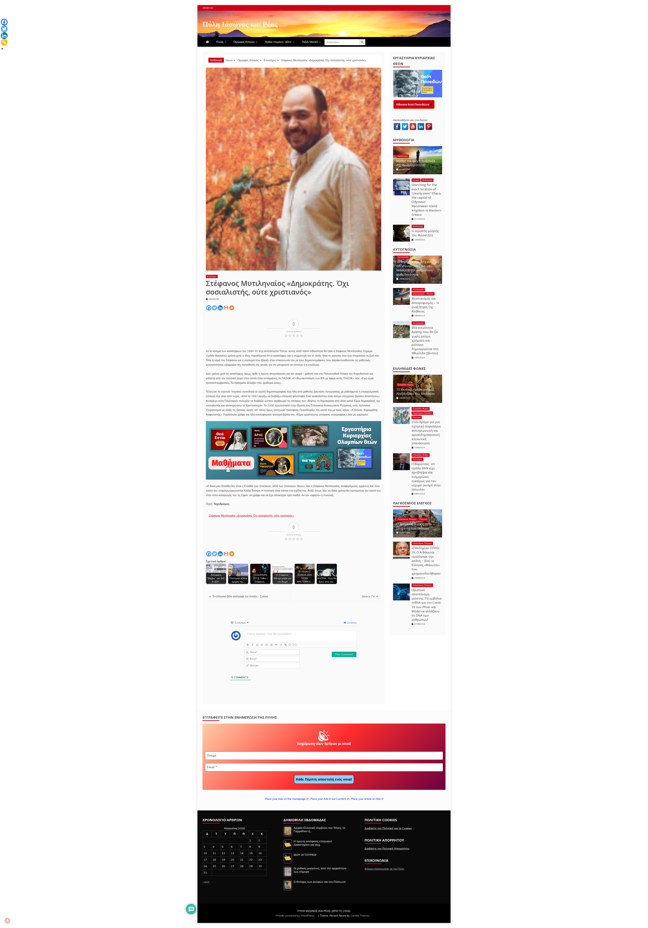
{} (290, 644)
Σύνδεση (351, 622)
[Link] (285, 645)
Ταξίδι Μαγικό (310, 42)
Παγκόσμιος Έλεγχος (422, 413)
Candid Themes (360, 915)
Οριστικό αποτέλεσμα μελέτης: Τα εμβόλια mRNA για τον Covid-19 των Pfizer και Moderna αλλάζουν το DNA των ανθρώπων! (426, 605)
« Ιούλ (205, 882)
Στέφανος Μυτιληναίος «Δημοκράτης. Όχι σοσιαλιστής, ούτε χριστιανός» (251, 515)
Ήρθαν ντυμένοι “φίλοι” (278, 42)
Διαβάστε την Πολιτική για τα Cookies (388, 828)
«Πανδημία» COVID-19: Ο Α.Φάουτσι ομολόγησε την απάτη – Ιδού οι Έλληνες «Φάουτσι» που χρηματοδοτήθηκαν (426, 560)
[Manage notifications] (7, 920)
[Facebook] (208, 307)
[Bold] (247, 645)
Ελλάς (220, 42)
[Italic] (252, 645)
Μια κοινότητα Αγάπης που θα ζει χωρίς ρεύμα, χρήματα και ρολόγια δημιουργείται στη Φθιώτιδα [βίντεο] (425, 340)
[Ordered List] (266, 645)
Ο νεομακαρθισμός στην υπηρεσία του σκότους (414, 526)
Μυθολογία (403, 140)
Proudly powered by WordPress (295, 915)
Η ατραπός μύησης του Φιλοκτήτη (425, 233)
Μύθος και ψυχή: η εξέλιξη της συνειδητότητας (415, 163)
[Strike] (262, 645)
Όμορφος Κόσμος (244, 42)
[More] (231, 307)
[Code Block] (280, 645)
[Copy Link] (4, 42)
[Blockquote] (276, 645)
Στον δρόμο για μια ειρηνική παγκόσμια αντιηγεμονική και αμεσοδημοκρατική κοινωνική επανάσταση (426, 432)
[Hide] (2, 49)
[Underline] (257, 645)
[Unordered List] (271, 645)
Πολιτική (417, 417)
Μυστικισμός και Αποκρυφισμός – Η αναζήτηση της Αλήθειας (425, 304)
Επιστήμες (212, 276)
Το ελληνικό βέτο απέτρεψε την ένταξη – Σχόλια (240, 596)
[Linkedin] (220, 307)
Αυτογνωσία (404, 249)
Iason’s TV (368, 596)
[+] (294, 644)
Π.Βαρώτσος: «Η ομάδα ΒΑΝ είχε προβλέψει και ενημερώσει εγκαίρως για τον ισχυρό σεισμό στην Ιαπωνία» (426, 476)
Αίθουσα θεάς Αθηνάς (410, 104)
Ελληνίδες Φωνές (409, 368)
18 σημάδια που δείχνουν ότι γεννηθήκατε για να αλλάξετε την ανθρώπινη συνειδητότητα (415, 268)
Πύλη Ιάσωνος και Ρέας (240, 23)
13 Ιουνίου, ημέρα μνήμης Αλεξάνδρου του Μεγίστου (415, 391)
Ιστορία (416, 180)
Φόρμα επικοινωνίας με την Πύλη (384, 868)
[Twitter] (214, 307)
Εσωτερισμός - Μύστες (423, 294)
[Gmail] (225, 307)
